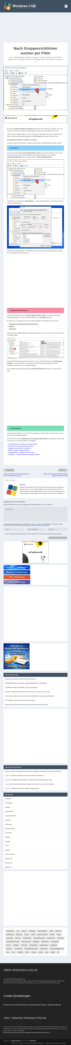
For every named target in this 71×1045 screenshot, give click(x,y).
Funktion (60, 938)
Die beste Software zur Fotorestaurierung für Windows (28, 775)
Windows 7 (36, 57)
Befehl (24, 931)
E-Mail (27, 934)
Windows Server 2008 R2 (54, 57)
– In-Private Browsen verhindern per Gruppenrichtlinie (22, 444)
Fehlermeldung (39, 938)
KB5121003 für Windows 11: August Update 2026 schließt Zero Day (32, 780)
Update (34, 952)
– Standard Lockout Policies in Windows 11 (19, 448)
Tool (13, 952)
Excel (59, 934)
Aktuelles (8, 798)
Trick (27, 952)
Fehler (17, 938)
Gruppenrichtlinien (10, 815)
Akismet (18, 525)
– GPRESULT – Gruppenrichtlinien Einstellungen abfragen (23, 454)
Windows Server (10, 854)
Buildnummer (42, 931)
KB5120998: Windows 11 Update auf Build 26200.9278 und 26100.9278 (26, 683)
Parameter (33, 945)
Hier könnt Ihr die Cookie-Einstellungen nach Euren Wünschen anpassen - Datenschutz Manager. (32, 1004)
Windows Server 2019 (55, 59)
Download (10, 934)
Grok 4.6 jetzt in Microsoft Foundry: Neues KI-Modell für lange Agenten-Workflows (29, 696)
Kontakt (21, 1043)
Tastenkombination (56, 948)
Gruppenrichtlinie (12, 941)
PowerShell (44, 945)
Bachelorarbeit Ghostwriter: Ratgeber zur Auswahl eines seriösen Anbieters (39, 771)
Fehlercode (27, 938)
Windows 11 (8, 858)
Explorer (9, 938)
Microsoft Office (10, 828)
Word (53, 952)
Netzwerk (54, 941)
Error (52, 934)
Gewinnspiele (9, 811)
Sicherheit (18, 948)
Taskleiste (44, 948)
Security (7, 841)
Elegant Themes (16, 1040)
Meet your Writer (10, 771)
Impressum (14, 1043)
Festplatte (51, 938)
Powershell (8, 833)
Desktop (7, 807)
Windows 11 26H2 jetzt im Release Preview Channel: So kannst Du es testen (27, 691)
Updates (7, 850)
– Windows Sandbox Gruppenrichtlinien (18, 450)
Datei (51, 931)
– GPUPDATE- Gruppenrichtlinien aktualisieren (20, 446)
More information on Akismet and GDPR (37, 525)
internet (36, 941)
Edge (33, 934)
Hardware (8, 820)
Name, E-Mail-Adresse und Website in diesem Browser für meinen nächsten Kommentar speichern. (34, 533)
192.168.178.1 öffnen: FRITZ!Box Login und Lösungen (21, 687)
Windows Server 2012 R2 (28, 59)
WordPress (33, 1040)
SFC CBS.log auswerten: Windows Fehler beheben (20, 700)
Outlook (24, 945)
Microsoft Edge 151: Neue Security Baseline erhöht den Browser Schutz (26, 704)
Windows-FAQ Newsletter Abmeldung (55, 1043)
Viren (41, 952)
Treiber (20, 952)
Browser (32, 931)
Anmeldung (10, 931)
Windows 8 (43, 57)
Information (8, 824)
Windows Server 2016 (42, 59)
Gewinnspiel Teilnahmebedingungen (34, 1043)
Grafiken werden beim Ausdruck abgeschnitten (25, 788)
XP (58, 952)
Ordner (16, 945)
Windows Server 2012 (14, 59)
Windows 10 (28, 57)
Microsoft (45, 941)
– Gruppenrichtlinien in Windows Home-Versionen (21, 452)
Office (8, 945)
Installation (26, 941)
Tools (7, 845)
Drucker (19, 934)
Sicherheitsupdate (31, 948)
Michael (22, 484)
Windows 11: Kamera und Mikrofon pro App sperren (20, 679)
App (18, 931)
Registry (7, 837)
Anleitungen (21, 57)
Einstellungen (42, 934)
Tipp (7, 952)
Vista (46, 952)
